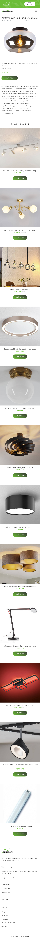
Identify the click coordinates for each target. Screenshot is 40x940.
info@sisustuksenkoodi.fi (9, 878)
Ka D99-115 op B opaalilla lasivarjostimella (20, 408)
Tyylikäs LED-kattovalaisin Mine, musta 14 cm (20, 527)
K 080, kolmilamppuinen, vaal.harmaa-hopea (20, 587)
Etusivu (3, 21)
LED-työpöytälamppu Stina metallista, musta (20, 646)
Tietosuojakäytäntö (8, 922)
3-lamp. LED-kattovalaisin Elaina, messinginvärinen (20, 230)
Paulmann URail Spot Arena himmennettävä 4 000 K (20, 766)
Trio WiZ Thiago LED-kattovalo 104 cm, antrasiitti (20, 705)
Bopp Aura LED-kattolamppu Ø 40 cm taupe (20, 349)
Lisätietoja (9, 78)
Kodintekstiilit (5, 889)
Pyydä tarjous (30, 3)
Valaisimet (22, 63)
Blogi (3, 912)
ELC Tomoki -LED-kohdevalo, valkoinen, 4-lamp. (20, 171)
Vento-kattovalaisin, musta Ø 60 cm (20, 468)
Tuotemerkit (14, 63)
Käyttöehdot (5, 919)
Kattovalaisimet (32, 63)
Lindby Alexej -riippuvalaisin (20, 290)
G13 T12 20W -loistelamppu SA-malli (20, 826)
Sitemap (4, 926)
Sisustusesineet (6, 892)
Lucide (3, 65)
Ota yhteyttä (5, 915)
